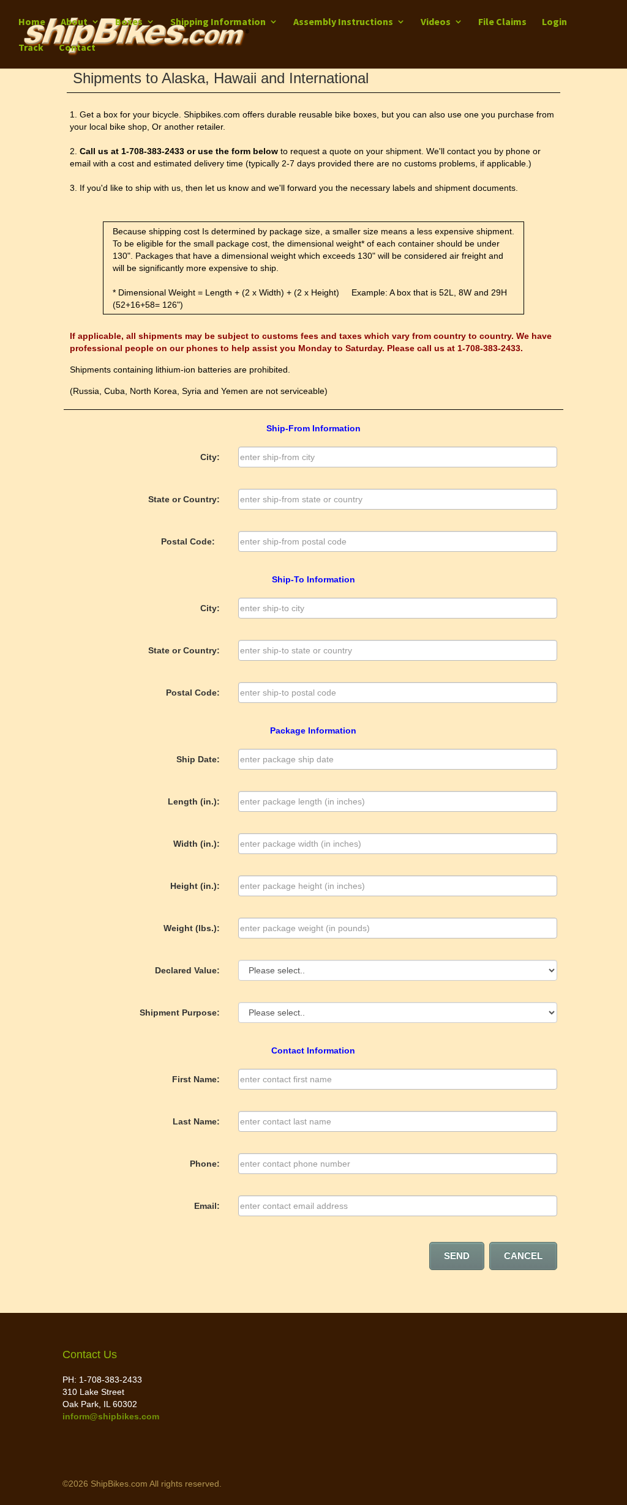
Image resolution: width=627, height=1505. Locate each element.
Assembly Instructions (343, 22)
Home (31, 22)
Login (554, 21)
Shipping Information (218, 22)
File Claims (502, 22)
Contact (77, 48)
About (74, 22)
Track (30, 48)
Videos (436, 22)
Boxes (129, 22)
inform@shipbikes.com (110, 1416)
